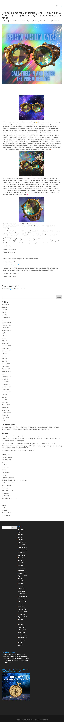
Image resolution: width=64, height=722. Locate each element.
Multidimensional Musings (9, 483)
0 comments (55, 21)
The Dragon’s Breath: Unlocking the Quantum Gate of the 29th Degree (21, 436)
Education (4, 470)
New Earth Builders (7, 485)
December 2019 (6, 410)
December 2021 (6, 369)
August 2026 (5, 304)
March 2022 (5, 361)
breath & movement (7, 465)
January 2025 (5, 320)
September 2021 (6, 376)
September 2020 (6, 392)
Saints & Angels (6, 495)
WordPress (44, 719)
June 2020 (4, 394)
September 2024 (6, 330)
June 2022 (4, 353)
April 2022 (4, 358)
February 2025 (6, 317)
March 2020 (5, 402)
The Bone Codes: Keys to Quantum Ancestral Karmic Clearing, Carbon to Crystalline (26, 429)
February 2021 (6, 384)
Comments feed (6, 513)
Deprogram (5, 467)
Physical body (5, 488)
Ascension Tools (22, 21)
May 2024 (4, 338)
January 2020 (5, 407)
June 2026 (4, 309)
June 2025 (4, 312)
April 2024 (4, 340)
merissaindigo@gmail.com (14, 265)
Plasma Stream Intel (45, 21)
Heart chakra (5, 475)
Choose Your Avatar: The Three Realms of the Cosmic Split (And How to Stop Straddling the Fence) (29, 443)
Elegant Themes (28, 719)
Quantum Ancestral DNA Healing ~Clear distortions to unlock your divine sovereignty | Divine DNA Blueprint (31, 427)
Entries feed (5, 510)
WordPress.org (6, 515)
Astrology (4, 462)
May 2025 (4, 315)
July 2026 (4, 307)
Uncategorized (6, 501)
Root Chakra (5, 493)
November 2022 (6, 346)
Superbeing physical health (9, 498)
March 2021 (5, 382)
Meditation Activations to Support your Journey (14, 480)
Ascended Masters (7, 457)
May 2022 (4, 356)
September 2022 (6, 351)
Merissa (6, 21)
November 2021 (6, 371)
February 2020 (6, 405)
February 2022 (6, 364)
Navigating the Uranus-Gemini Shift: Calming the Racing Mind (18, 450)
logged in (11, 289)
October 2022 (5, 348)
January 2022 (5, 366)
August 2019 (5, 418)
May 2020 (4, 397)
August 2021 (5, 379)
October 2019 (5, 415)
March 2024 (5, 343)
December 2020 (6, 387)
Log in (3, 507)
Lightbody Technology (33, 21)
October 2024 (5, 327)
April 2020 (4, 400)
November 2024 (6, 325)
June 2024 (4, 335)
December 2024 (6, 322)
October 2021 (5, 374)
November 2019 (6, 412)
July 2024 (4, 333)
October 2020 (5, 389)
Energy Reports (6, 472)
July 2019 (4, 420)
